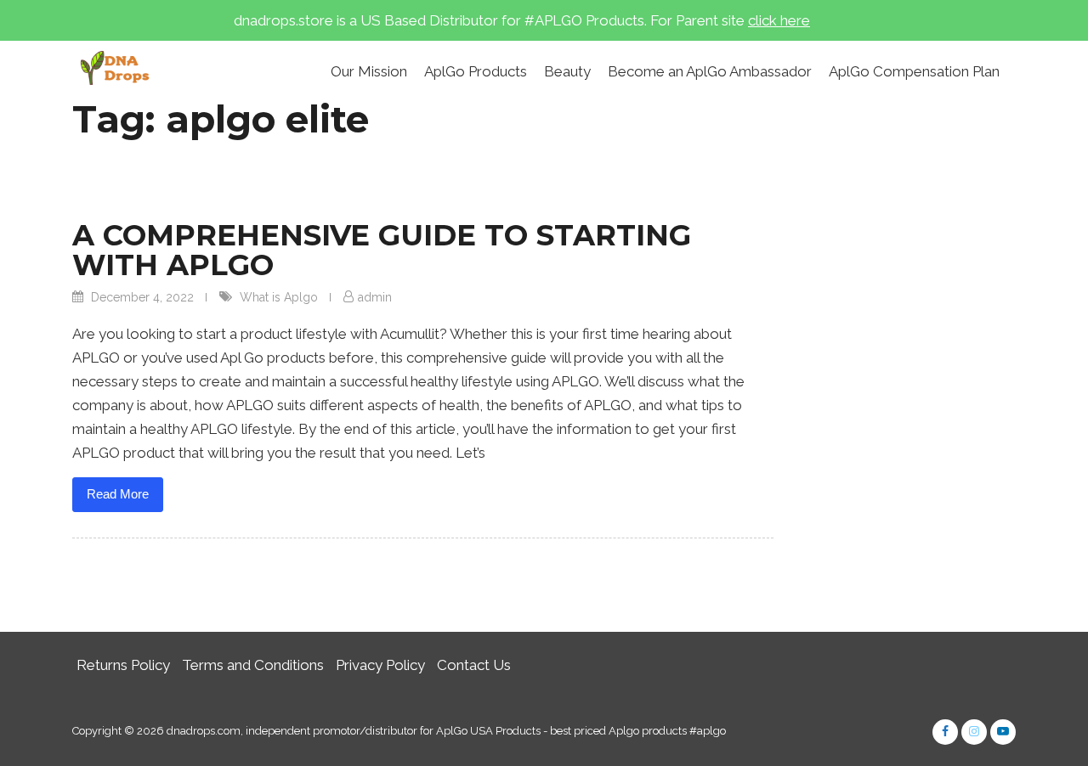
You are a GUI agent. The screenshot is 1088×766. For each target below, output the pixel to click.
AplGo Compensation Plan (914, 71)
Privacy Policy (380, 664)
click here (779, 20)
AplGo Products (475, 71)
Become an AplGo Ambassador (710, 71)
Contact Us (474, 664)
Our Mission (369, 71)
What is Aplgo (279, 297)
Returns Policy (123, 664)
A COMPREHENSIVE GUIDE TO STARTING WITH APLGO (381, 250)
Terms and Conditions (253, 664)
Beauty (567, 71)
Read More (118, 494)
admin (375, 297)
